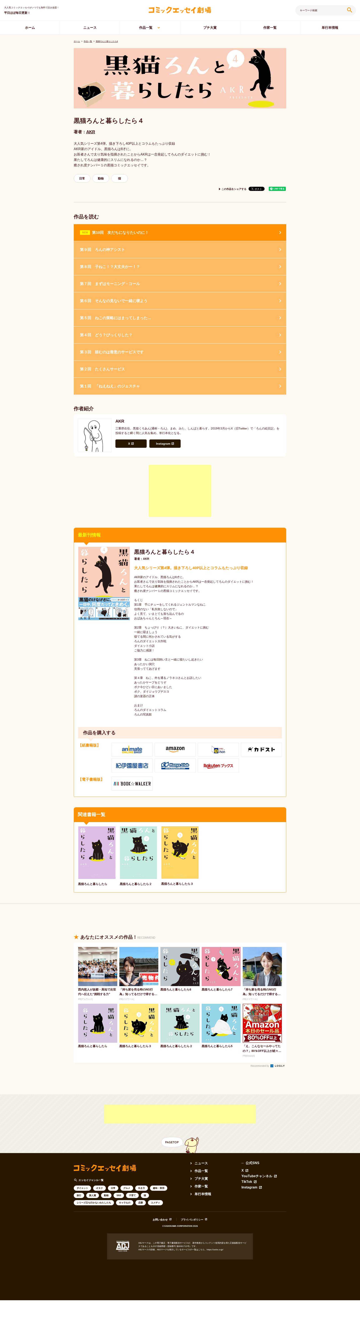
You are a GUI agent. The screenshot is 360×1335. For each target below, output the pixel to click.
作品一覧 (145, 27)
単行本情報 (330, 27)
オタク (99, 1188)
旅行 (79, 1195)
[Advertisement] (180, 491)
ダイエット (82, 1188)
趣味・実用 (158, 1188)
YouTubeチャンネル (256, 1176)
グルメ (126, 1188)
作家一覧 (270, 27)
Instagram (163, 443)
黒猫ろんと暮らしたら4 (107, 41)
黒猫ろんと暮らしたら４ (164, 552)
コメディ (155, 1202)
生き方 (141, 1188)
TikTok (246, 1181)
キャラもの (124, 1202)
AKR (90, 131)
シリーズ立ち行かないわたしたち (94, 1202)
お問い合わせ (160, 1219)
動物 (101, 178)
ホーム (30, 27)
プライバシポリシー (192, 1219)
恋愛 (140, 1202)
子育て (132, 1195)
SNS (118, 1195)
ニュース (90, 27)
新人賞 (92, 1195)
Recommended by (260, 1066)
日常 (82, 178)
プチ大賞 (210, 27)
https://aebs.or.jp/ (215, 1249)
